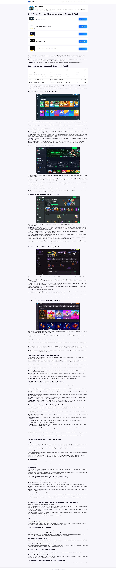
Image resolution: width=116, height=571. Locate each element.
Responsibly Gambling (78, 1)
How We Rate (70, 1)
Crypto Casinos (64, 1)
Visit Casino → (83, 19)
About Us (85, 1)
